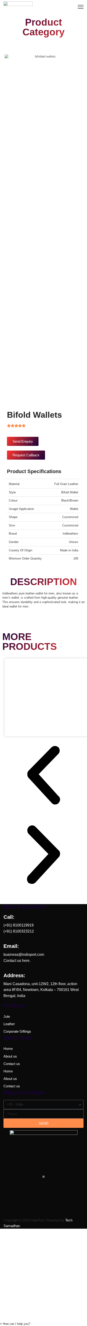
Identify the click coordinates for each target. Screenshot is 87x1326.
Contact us (11, 1064)
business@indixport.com (23, 954)
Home (8, 1049)
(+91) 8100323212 (18, 931)
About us (10, 1056)
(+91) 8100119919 (18, 925)
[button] (43, 776)
